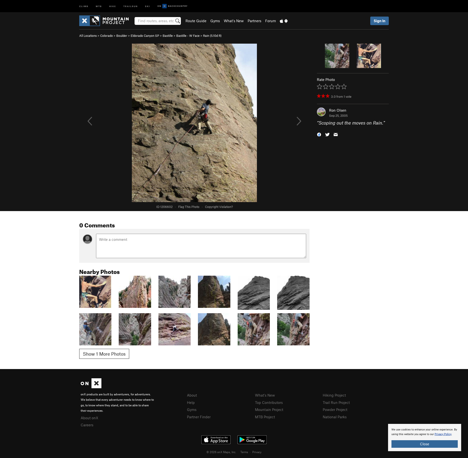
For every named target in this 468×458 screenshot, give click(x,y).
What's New (234, 21)
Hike (112, 6)
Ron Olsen (337, 110)
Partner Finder (199, 417)
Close (424, 444)
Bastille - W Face (188, 36)
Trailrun (130, 6)
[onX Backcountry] (172, 6)
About (192, 395)
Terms (244, 452)
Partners (254, 21)
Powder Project (335, 409)
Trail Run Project (336, 402)
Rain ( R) (212, 36)
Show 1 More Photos (104, 354)
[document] (424, 437)
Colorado (106, 36)
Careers (87, 425)
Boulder (121, 36)
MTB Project (265, 417)
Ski (147, 6)
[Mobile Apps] (284, 21)
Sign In (379, 21)
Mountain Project (269, 409)
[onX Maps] (91, 387)
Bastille (168, 36)
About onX (89, 418)
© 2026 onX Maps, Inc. (221, 452)
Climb (83, 6)
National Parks (335, 417)
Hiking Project (334, 395)
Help (191, 402)
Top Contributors (269, 402)
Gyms (215, 21)
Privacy (257, 452)
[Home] (106, 20)
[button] (319, 134)
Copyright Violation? (219, 207)
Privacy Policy (443, 434)
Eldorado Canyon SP (145, 36)
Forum (270, 21)
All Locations (88, 36)
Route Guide (195, 21)
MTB (99, 6)
